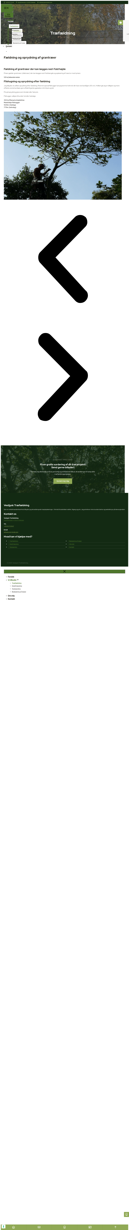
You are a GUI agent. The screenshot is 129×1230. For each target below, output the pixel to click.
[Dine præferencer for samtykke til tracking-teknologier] (3, 1226)
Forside (7, 16)
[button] (63, 259)
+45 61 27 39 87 (10, 2)
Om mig (9, 42)
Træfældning (14, 26)
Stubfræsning (14, 30)
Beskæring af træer (16, 38)
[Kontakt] (90, 1227)
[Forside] (13, 1227)
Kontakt (12, 51)
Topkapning (13, 34)
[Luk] (64, 571)
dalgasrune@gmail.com (45, 2)
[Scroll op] (115, 1227)
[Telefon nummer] (64, 1227)
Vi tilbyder (10, 20)
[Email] (39, 1227)
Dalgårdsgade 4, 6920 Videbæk (26, 2)
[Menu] (6, 8)
